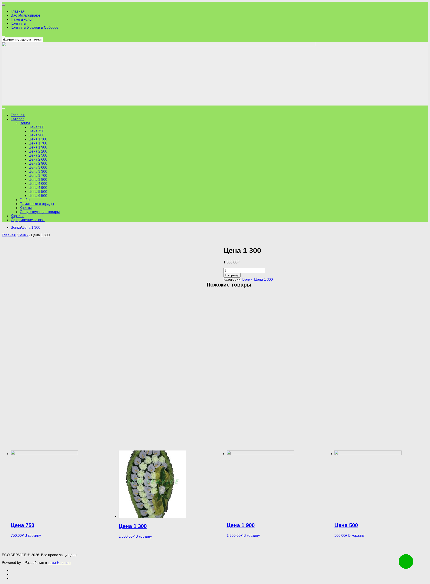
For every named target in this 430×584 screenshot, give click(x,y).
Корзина (17, 216)
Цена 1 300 (38, 139)
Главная (18, 11)
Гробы (25, 200)
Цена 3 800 (38, 179)
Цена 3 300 (38, 171)
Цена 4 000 (38, 183)
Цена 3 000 (38, 167)
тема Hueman (59, 563)
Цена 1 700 (38, 143)
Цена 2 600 (38, 159)
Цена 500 (36, 127)
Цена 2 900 (38, 163)
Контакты (18, 23)
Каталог (17, 119)
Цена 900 (36, 135)
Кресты (26, 208)
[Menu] (3, 5)
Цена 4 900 (38, 188)
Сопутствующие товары (40, 212)
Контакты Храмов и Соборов (35, 27)
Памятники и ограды (37, 204)
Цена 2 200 (38, 151)
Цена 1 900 (38, 147)
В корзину (232, 275)
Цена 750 (36, 131)
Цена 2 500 (38, 155)
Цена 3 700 (38, 175)
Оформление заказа (28, 220)
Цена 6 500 (38, 196)
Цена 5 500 (38, 192)
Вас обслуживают (25, 15)
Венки (25, 123)
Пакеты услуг (22, 19)
